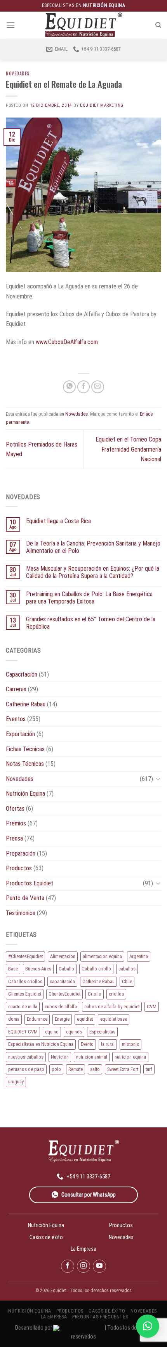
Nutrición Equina (25, 793)
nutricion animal (91, 1057)
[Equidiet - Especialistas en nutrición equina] (83, 25)
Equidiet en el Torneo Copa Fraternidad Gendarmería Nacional (128, 449)
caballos (127, 969)
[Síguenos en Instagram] (83, 1266)
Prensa (14, 838)
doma (13, 1019)
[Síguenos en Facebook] (67, 1266)
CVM (152, 1006)
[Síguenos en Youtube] (99, 1266)
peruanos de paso (26, 1069)
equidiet (85, 1019)
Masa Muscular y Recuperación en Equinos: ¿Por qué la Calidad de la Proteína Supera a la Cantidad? (92, 572)
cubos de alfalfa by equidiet (111, 1006)
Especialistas (102, 1032)
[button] (147, 1326)
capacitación (62, 981)
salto (95, 1069)
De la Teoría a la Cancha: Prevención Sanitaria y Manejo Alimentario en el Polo (93, 547)
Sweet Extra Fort (122, 1069)
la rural (108, 1044)
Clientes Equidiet (24, 994)
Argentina (138, 956)
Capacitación (21, 674)
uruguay (16, 1081)
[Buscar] (158, 25)
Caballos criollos (25, 981)
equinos (74, 1032)
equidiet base (113, 1019)
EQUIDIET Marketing (102, 105)
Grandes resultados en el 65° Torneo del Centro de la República (90, 623)
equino (52, 1032)
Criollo (94, 994)
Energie (62, 1019)
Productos (19, 868)
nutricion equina (130, 1057)
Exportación (20, 734)
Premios (16, 823)
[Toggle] (158, 778)
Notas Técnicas (25, 763)
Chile (127, 981)
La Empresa (83, 1249)
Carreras (16, 689)
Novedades (18, 73)
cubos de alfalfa (61, 1006)
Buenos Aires (38, 969)
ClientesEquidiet (64, 994)
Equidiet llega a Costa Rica (58, 521)
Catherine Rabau (25, 704)
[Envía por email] (97, 386)
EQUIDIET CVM (23, 1032)
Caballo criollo (96, 969)
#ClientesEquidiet (25, 956)
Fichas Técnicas (25, 749)
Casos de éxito (46, 1237)
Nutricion (60, 1057)
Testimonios (20, 913)
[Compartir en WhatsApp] (69, 386)
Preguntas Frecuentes (100, 1317)
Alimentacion (62, 956)
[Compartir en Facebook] (83, 386)
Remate (75, 1069)
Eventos (16, 719)
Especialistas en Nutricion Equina (40, 1044)
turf (149, 1069)
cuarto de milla (22, 1006)
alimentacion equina (102, 956)
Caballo (66, 969)
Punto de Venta (25, 898)
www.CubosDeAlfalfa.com (67, 342)
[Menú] (10, 24)
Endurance (37, 1019)
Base (13, 969)
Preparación (20, 853)
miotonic (130, 1044)
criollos (116, 994)
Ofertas (15, 808)
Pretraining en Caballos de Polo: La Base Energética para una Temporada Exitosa (89, 597)
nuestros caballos (25, 1057)
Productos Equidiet (29, 883)
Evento (87, 1044)
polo (56, 1069)
